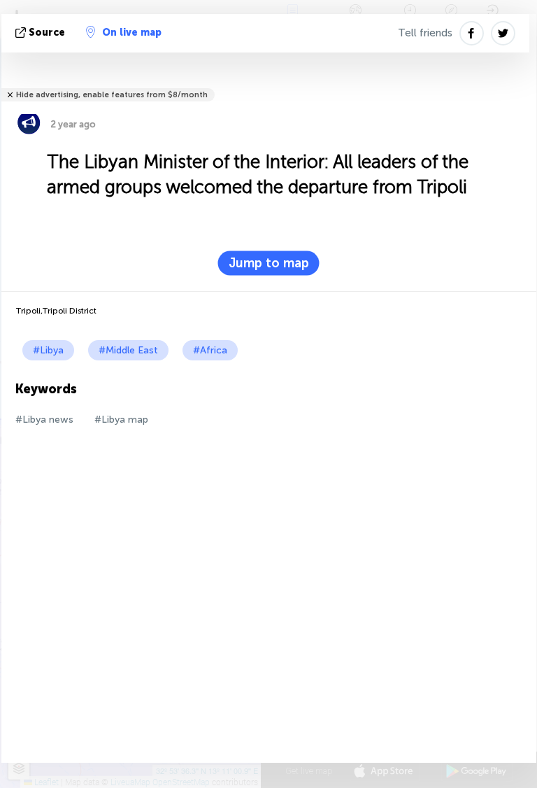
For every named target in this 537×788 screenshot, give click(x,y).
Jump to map (269, 263)
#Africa (210, 350)
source (47, 32)
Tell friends (425, 33)
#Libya (48, 350)
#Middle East (128, 350)
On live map (132, 32)
